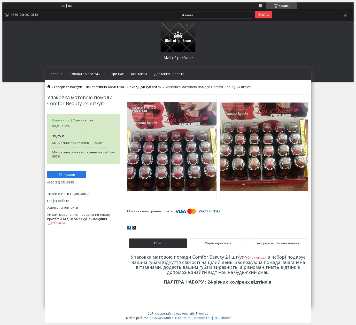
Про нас (117, 74)
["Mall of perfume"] (178, 37)
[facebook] (129, 228)
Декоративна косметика (105, 87)
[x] (134, 228)
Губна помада (255, 257)
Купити (70, 174)
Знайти (263, 14)
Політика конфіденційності (212, 318)
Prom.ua (202, 313)
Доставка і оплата (169, 74)
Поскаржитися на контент (171, 318)
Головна (55, 74)
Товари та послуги (85, 74)
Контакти (139, 74)
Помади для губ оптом (144, 87)
